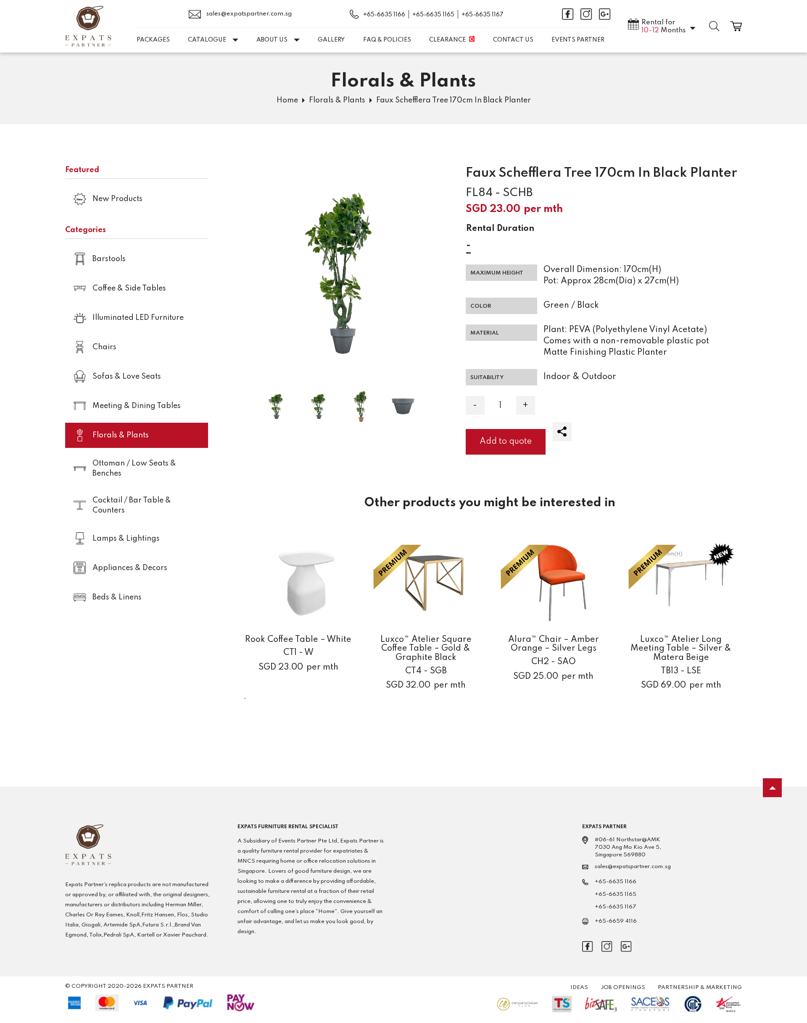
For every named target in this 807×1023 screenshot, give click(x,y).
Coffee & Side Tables (129, 288)
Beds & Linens (117, 597)
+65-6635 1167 (483, 15)
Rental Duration (500, 229)
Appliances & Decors (129, 568)
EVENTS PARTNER (577, 40)
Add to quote (506, 441)
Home (287, 100)
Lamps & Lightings (126, 538)
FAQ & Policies (387, 40)
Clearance (447, 40)
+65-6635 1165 (433, 15)
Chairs (104, 347)
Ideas (579, 987)
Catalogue (207, 40)
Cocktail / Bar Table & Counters (131, 505)
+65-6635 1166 (384, 15)
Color (480, 306)
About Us (271, 40)
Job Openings (623, 987)
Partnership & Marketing (700, 987)
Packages (153, 40)
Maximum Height (496, 273)
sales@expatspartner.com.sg (248, 14)
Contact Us (513, 40)
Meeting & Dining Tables (136, 406)
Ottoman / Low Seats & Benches (134, 468)
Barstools (109, 259)
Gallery (331, 40)
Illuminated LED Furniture (138, 318)
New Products (117, 199)
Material (484, 333)
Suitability (487, 377)
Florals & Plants (337, 100)
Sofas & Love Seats (126, 376)
